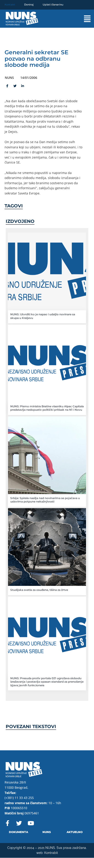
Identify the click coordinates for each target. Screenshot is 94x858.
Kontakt (10, 4)
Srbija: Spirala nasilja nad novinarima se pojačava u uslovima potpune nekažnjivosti (45, 499)
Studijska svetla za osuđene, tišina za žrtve (39, 590)
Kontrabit (51, 853)
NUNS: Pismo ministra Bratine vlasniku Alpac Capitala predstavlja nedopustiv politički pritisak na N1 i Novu (47, 408)
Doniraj (29, 4)
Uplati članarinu (53, 4)
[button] (83, 18)
